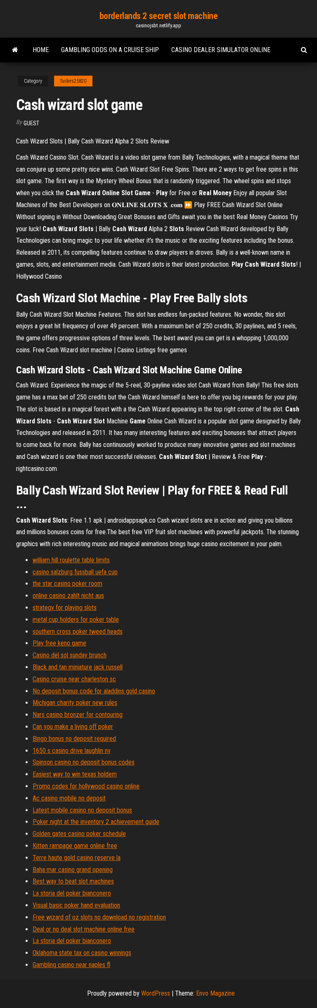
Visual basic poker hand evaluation (76, 905)
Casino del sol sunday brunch (69, 655)
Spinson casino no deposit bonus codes (84, 762)
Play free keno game (59, 643)
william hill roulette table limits (71, 560)
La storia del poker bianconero (72, 893)
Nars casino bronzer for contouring (78, 715)
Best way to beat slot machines (73, 881)
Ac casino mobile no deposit (69, 798)
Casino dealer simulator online (220, 50)
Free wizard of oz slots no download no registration (99, 917)
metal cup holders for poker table (76, 619)
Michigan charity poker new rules (75, 703)
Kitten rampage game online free (75, 846)
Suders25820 (73, 81)
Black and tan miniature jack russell (78, 667)
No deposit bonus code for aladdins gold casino (94, 691)
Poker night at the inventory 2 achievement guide (96, 822)
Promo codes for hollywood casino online (86, 786)
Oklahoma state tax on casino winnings (82, 953)
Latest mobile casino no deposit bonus (82, 810)
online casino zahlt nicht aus (68, 596)
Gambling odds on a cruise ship (110, 50)
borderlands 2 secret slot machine (158, 16)
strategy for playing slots (65, 607)
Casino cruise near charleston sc (74, 679)
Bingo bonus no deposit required (74, 739)
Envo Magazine (215, 993)
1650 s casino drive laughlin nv (72, 751)
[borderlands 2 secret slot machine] (15, 50)
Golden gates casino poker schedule (79, 834)
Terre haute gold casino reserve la (77, 858)
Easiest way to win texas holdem (75, 774)
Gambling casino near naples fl (71, 965)
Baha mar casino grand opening (73, 870)
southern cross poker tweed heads (78, 631)
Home (41, 50)
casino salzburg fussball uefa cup (75, 572)
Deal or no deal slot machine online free (84, 929)
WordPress (155, 993)
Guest (31, 123)
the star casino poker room (67, 584)
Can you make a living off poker (73, 727)
